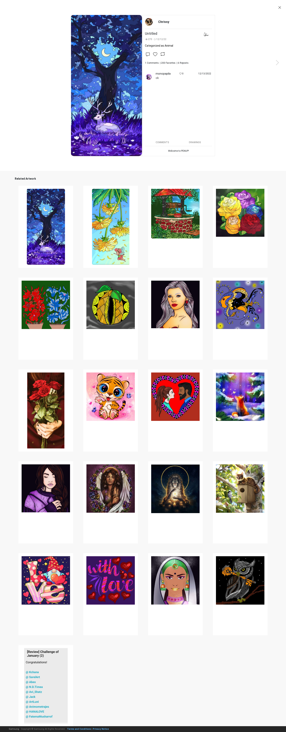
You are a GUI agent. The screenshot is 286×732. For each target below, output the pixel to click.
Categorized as (159, 45)
